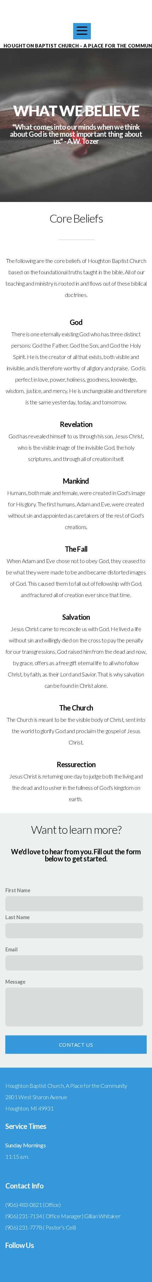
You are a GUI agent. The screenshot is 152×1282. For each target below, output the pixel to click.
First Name (17, 890)
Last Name (17, 917)
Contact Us (76, 1044)
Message (15, 982)
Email (11, 949)
